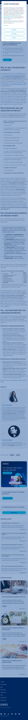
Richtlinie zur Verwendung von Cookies (12, 15)
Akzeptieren (15, 20)
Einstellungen (15, 11)
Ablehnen (14, 37)
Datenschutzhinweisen (8, 17)
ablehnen (6, 19)
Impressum (6, 25)
